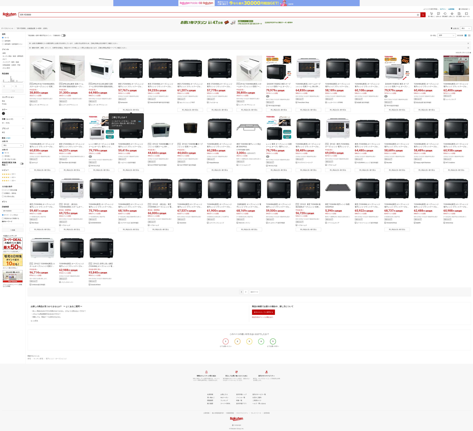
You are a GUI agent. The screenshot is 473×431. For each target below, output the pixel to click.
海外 (9, 138)
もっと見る (34, 321)
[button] (464, 9)
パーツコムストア (245, 165)
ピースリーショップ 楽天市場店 (367, 223)
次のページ (254, 292)
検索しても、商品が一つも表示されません (47, 317)
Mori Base (35, 223)
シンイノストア (451, 99)
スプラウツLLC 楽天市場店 (129, 223)
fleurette (389, 162)
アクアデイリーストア (305, 162)
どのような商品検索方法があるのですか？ (47, 314)
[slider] (2, 82)
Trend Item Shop (303, 102)
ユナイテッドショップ (216, 223)
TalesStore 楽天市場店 (68, 162)
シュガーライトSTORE (335, 102)
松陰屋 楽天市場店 (363, 102)
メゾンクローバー (67, 282)
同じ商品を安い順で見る (131, 110)
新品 (3, 101)
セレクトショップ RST (187, 102)
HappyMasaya (214, 162)
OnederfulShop (392, 223)
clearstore (183, 223)
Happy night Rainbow (423, 162)
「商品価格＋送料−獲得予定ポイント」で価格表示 (43, 35)
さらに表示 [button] (6, 68)
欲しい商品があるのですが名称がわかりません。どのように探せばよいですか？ (59, 311)
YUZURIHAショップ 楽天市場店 (367, 162)
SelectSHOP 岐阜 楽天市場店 (159, 102)
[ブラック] (3, 113)
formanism (123, 102)
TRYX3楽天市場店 (274, 106)
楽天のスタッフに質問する (263, 312)
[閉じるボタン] (468, 43)
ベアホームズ (331, 165)
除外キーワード (7, 221)
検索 (13, 91)
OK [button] (139, 121)
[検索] (423, 14)
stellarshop (449, 223)
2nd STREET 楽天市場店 (158, 165)
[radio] (3, 37)
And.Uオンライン (244, 223)
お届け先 (5, 141)
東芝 (3, 132)
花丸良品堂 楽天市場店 (423, 102)
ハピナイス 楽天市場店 (128, 162)
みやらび (35, 162)
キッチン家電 (38, 359)
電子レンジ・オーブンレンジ (56, 359)
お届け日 (5, 150)
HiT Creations (450, 162)
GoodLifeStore (96, 285)
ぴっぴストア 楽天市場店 (276, 223)
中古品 (4, 104)
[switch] (22, 164)
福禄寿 (418, 223)
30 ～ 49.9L (6, 123)
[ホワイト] (7, 113)
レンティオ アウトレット (40, 105)
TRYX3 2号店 (95, 166)
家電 (29, 359)
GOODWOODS (96, 223)
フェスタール (213, 102)
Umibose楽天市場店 (38, 285)
